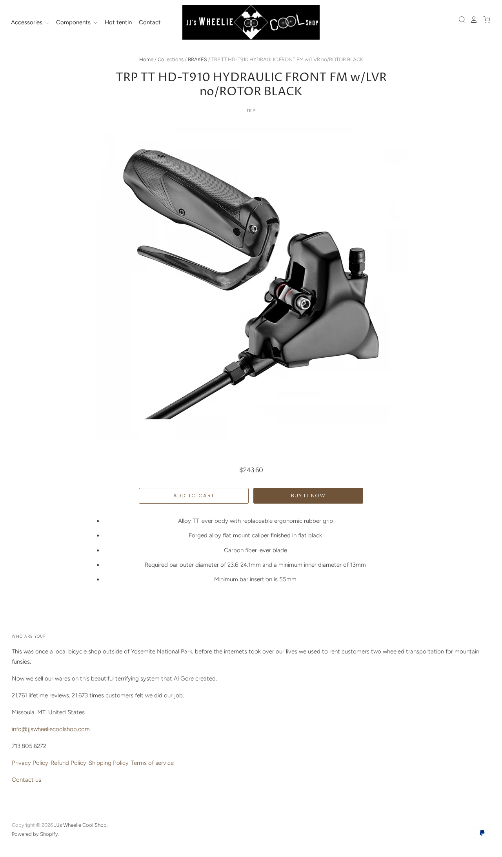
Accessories (27, 22)
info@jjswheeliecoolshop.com (51, 729)
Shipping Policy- (110, 762)
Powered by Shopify (35, 834)
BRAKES (197, 59)
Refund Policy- (70, 762)
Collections (171, 59)
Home (146, 59)
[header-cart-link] (484, 20)
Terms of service (152, 762)
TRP (251, 110)
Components (74, 22)
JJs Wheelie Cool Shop (80, 825)
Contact (150, 22)
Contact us (26, 779)
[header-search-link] (460, 20)
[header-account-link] (472, 20)
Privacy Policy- (31, 762)
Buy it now (308, 495)
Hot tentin (118, 22)
